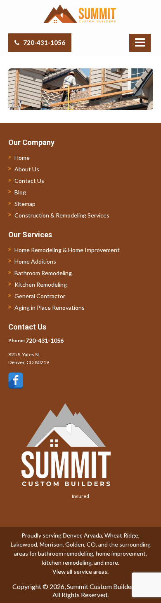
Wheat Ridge (121, 535)
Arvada (93, 535)
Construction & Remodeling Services (61, 215)
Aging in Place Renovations (49, 307)
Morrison (51, 544)
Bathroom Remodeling (43, 272)
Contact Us (29, 180)
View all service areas (79, 571)
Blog (20, 192)
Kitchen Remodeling (40, 284)
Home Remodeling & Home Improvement (67, 249)
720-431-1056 (44, 42)
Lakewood (24, 544)
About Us (26, 169)
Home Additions (35, 261)
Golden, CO (80, 544)
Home (22, 157)
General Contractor (39, 295)
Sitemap (25, 203)
